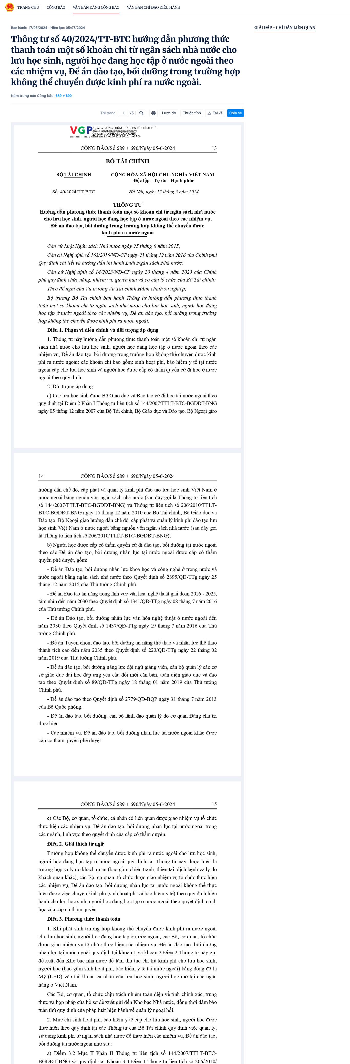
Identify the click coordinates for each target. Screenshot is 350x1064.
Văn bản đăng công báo (96, 7)
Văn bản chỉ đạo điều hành (153, 7)
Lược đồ (169, 113)
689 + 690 (64, 96)
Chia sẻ (235, 113)
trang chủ (28, 7)
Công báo (56, 7)
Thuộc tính (192, 113)
